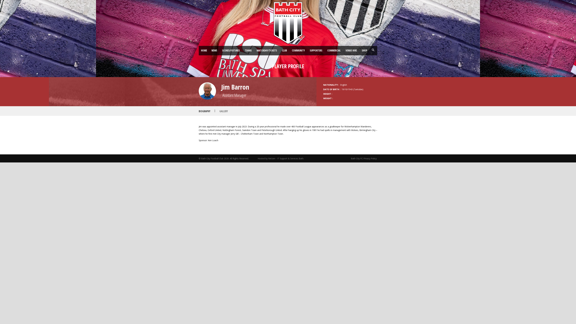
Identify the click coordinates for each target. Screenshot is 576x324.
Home (204, 50)
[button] (373, 50)
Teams (248, 50)
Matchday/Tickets (267, 50)
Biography (204, 111)
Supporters (316, 50)
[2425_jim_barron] (207, 91)
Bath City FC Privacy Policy (364, 158)
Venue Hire (351, 50)
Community (298, 50)
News (214, 50)
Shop (364, 50)
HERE (250, 147)
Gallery (223, 111)
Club (284, 50)
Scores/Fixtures (231, 50)
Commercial (334, 50)
